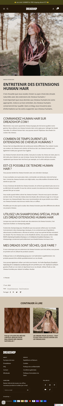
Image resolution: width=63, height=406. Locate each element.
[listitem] (10, 292)
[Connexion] (53, 8)
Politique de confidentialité (31, 367)
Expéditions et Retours (30, 360)
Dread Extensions (8, 79)
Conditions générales (29, 370)
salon (40, 128)
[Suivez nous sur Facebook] (45, 385)
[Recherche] (7, 9)
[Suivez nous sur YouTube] (45, 389)
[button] (58, 405)
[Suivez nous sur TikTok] (50, 389)
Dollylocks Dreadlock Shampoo (40, 237)
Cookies (25, 363)
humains (34, 126)
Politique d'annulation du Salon (31, 374)
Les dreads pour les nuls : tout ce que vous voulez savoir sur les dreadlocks (45, 337)
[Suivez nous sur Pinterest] (54, 385)
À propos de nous (8, 360)
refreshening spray (22, 256)
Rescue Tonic (9, 256)
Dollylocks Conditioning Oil (22, 265)
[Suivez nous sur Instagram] (50, 385)
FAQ (4, 367)
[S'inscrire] (27, 390)
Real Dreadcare (24, 289)
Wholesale (6, 373)
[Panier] (57, 9)
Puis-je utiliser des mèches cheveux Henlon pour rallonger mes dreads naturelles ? (14, 338)
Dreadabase (7, 363)
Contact (5, 370)
